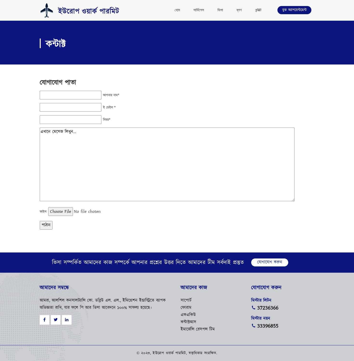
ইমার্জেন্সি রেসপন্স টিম (198, 329)
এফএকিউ (188, 315)
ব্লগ (239, 10)
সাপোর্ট (186, 300)
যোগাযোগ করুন (269, 262)
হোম (177, 10)
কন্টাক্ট (258, 10)
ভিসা (220, 10)
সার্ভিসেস (198, 10)
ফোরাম (186, 308)
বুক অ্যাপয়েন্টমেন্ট (294, 10)
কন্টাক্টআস (188, 322)
